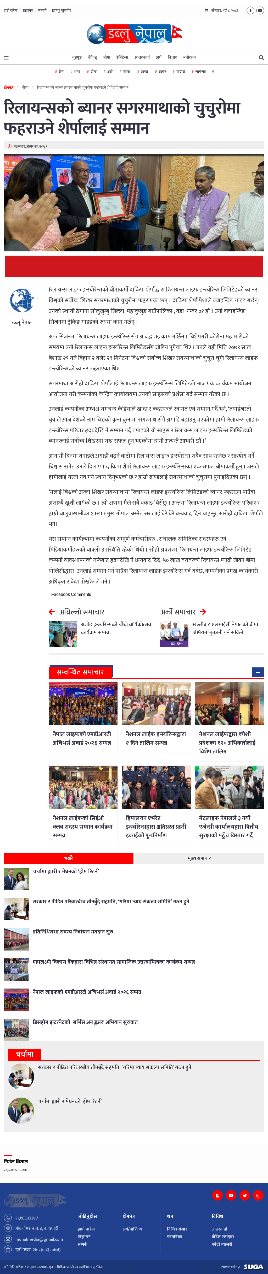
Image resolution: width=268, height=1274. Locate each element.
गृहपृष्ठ (77, 57)
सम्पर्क (42, 11)
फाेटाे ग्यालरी (222, 1244)
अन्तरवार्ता (142, 57)
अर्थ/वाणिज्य (132, 1229)
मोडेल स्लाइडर (223, 1236)
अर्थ (158, 57)
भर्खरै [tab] (68, 858)
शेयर (77, 72)
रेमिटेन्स (122, 57)
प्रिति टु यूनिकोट (61, 11)
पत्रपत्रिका (174, 1236)
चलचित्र (201, 72)
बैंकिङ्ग (92, 57)
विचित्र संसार (177, 1229)
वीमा (94, 72)
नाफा (126, 72)
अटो (110, 72)
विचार (172, 57)
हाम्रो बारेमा (11, 11)
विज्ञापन (28, 11)
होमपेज (9, 88)
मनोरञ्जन (189, 57)
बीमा (106, 57)
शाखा (144, 72)
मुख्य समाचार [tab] (199, 858)
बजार (162, 72)
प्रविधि (180, 72)
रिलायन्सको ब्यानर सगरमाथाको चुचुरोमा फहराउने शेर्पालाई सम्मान (122, 119)
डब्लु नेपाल (22, 322)
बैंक (61, 72)
